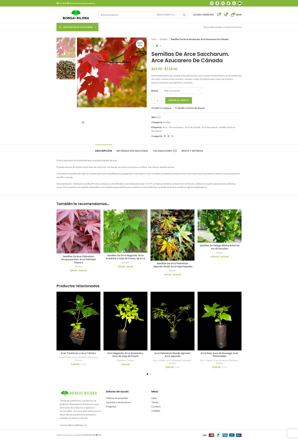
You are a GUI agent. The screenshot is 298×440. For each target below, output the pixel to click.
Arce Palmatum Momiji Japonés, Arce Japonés (172, 355)
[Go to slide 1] (147, 374)
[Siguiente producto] (161, 46)
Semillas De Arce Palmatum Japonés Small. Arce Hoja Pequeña (172, 265)
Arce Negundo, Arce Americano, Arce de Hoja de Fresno (125, 355)
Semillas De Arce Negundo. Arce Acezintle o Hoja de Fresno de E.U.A (125, 257)
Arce (165, 127)
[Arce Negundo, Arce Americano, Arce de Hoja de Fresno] (125, 321)
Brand (154, 90)
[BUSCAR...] (184, 14)
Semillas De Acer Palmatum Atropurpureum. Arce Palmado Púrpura (78, 259)
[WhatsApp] (234, 3)
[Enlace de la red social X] (169, 136)
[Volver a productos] (157, 46)
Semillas (164, 39)
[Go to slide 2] (150, 374)
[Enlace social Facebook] (165, 136)
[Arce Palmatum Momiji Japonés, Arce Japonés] (172, 321)
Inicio (154, 39)
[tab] (103, 149)
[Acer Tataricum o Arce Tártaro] (78, 321)
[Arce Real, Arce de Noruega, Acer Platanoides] (220, 321)
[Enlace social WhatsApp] (172, 136)
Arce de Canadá (192, 127)
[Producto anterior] (153, 46)
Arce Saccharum (210, 127)
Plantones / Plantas (125, 360)
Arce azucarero (176, 127)
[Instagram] (223, 3)
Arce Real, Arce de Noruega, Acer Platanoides (219, 355)
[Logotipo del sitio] (75, 14)
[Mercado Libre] (212, 3)
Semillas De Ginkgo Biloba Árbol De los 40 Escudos (219, 247)
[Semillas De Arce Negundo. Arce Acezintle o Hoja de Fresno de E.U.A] (125, 231)
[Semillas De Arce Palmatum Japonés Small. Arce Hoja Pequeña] (172, 234)
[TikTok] (228, 3)
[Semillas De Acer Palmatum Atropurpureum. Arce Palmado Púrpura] (78, 231)
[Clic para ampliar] (83, 122)
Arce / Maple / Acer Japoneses (73, 357)
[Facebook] (217, 3)
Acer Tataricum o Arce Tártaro (78, 353)
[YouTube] (240, 3)
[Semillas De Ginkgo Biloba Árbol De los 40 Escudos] (220, 226)
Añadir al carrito (178, 100)
